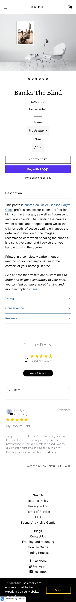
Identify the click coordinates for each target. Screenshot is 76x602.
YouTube (40, 572)
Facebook (40, 561)
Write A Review (38, 373)
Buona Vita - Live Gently (38, 522)
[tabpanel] (38, 42)
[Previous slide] (23, 79)
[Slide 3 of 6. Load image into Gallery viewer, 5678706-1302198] (36, 79)
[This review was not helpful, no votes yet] (66, 466)
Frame (38, 122)
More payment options (38, 177)
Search (38, 495)
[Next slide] (52, 79)
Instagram (39, 566)
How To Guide (38, 547)
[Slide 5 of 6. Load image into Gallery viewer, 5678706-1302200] (43, 79)
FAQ (38, 517)
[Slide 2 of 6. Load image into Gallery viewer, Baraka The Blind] (32, 79)
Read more (50, 452)
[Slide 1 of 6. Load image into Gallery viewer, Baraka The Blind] (29, 79)
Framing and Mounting (38, 541)
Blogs (38, 531)
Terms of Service (38, 512)
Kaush (38, 7)
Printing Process (38, 552)
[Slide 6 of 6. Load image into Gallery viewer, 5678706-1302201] (47, 79)
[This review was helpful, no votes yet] (60, 466)
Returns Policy (38, 501)
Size (38, 139)
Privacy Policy (38, 506)
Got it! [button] (58, 590)
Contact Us (38, 536)
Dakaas (21, 598)
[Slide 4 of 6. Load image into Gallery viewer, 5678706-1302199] (40, 79)
